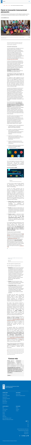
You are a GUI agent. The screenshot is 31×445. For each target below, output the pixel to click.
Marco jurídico (4, 400)
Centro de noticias (5, 409)
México (4, 1)
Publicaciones (4, 416)
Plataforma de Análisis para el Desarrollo (8, 419)
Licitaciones (17, 409)
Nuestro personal (5, 401)
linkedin (26, 435)
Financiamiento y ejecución (6, 398)
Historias (4, 413)
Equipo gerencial (5, 397)
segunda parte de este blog (12, 238)
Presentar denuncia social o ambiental (23, 430)
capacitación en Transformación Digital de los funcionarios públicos (15, 337)
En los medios (4, 410)
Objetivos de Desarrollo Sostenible (20, 395)
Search (28, 1)
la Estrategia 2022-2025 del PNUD (15, 58)
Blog (9, 5)
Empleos (17, 407)
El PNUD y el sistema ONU (6, 395)
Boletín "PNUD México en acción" (7, 418)
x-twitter (21, 435)
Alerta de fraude (26, 432)
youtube (24, 435)
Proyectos (4, 415)
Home (4, 5)
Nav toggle (29, 1)
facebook (19, 435)
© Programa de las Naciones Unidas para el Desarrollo (10, 440)
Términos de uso (26, 433)
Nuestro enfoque (18, 394)
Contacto (17, 410)
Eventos (4, 412)
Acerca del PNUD (5, 394)
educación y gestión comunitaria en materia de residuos (15, 319)
